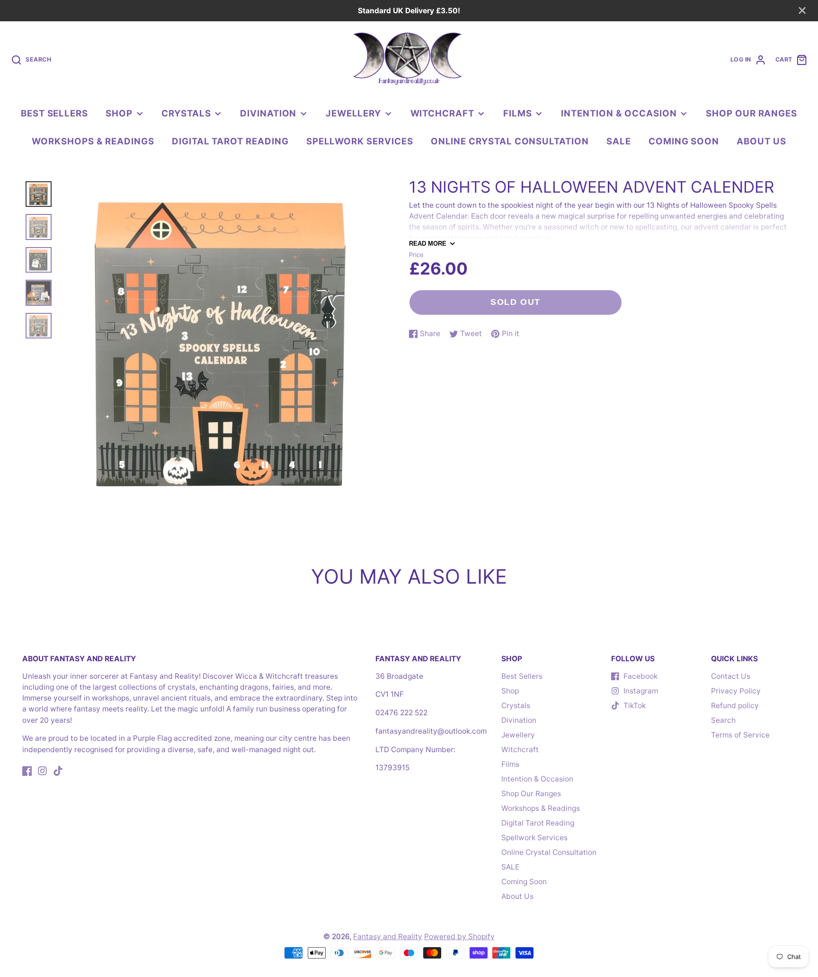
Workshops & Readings (93, 141)
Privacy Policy (736, 690)
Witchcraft (442, 113)
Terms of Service (740, 734)
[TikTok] (58, 771)
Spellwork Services (359, 141)
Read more (427, 243)
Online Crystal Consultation (510, 141)
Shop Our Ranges (751, 113)
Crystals (186, 113)
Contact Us (730, 676)
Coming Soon (684, 141)
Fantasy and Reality (387, 936)
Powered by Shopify (459, 936)
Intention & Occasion (619, 113)
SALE (618, 141)
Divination (268, 113)
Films (517, 113)
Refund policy (735, 705)
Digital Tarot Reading (230, 141)
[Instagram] (42, 771)
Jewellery (353, 113)
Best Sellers (54, 113)
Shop (119, 113)
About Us (761, 141)
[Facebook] (27, 771)
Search (723, 720)
